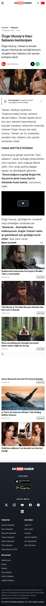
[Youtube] (22, 505)
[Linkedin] (22, 511)
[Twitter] (6, 505)
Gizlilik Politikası (7, 580)
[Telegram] (38, 505)
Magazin (14, 27)
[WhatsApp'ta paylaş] (37, 64)
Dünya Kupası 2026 (9, 549)
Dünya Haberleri (7, 541)
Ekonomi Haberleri (8, 533)
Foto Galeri (29, 529)
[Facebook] (30, 505)
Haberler (4, 27)
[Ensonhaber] (23, 3)
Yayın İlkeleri (6, 572)
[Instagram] (14, 505)
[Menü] (2, 3)
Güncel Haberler (7, 525)
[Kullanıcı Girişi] (38, 3)
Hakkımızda (6, 560)
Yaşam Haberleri (7, 537)
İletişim (4, 568)
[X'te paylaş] (33, 64)
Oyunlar (28, 533)
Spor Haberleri (7, 529)
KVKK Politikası (7, 576)
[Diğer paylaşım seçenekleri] (42, 64)
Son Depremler (30, 541)
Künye (4, 564)
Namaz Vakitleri (31, 537)
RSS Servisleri (30, 545)
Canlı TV (28, 525)
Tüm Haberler (6, 545)
